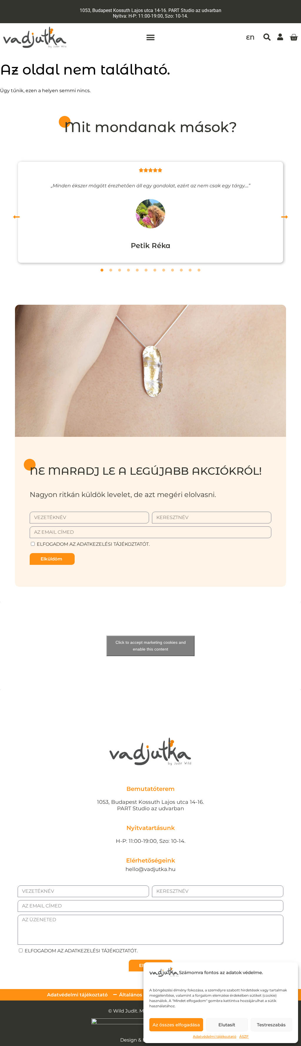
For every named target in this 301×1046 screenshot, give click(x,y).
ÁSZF (244, 1036)
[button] (150, 37)
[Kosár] (293, 37)
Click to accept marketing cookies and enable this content (151, 645)
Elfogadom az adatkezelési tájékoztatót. (93, 544)
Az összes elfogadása (176, 1025)
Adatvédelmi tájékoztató (214, 1036)
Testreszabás (271, 1025)
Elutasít (226, 1025)
